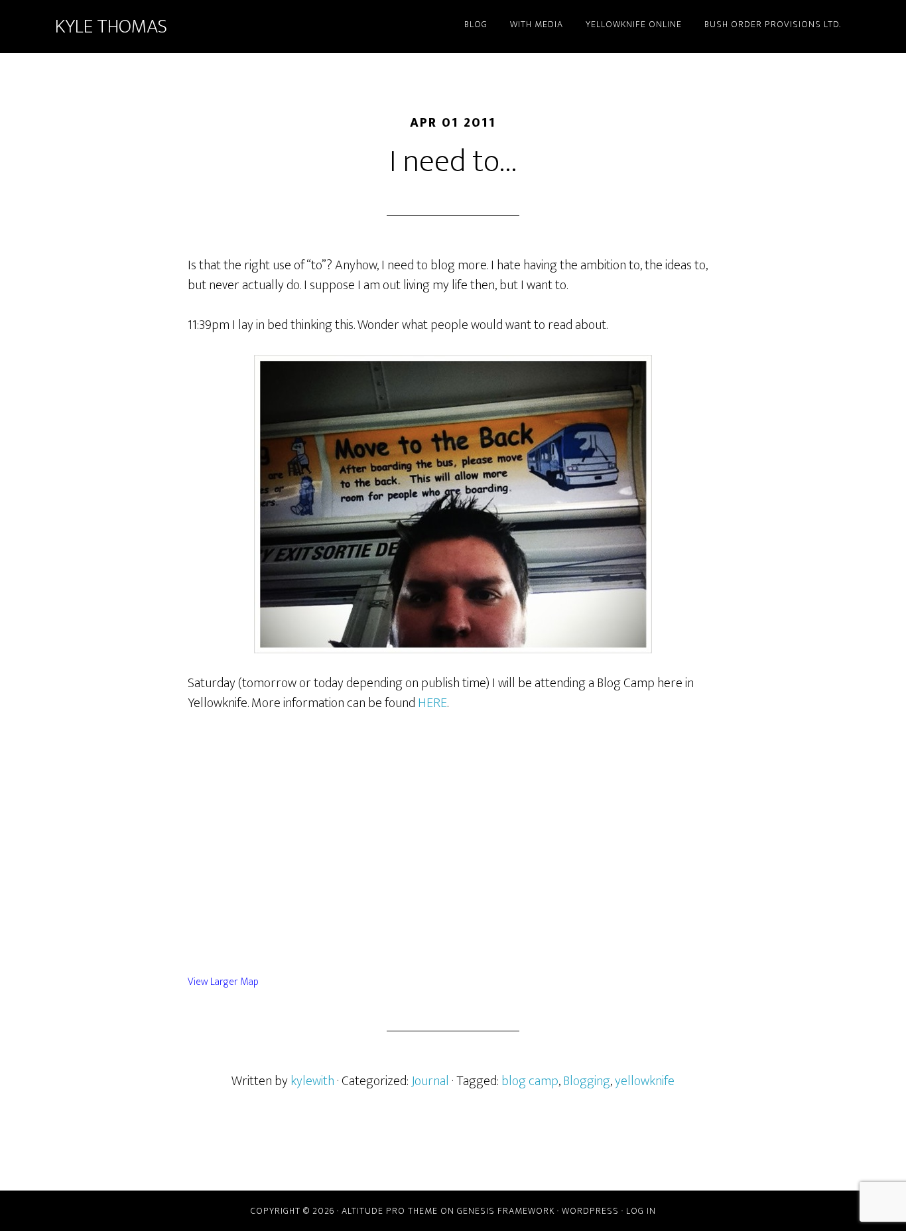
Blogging (586, 1081)
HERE (432, 703)
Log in (641, 1210)
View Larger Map (223, 982)
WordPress (590, 1210)
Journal (430, 1081)
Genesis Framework (505, 1210)
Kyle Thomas (111, 26)
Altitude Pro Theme (390, 1210)
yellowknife (645, 1081)
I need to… (453, 161)
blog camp (529, 1081)
